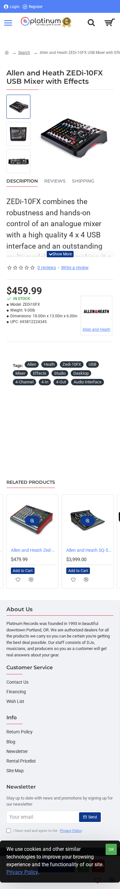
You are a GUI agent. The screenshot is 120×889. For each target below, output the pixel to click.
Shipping (83, 181)
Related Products (30, 482)
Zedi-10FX (71, 364)
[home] (7, 52)
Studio (60, 373)
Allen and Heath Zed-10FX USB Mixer (34, 550)
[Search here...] (91, 22)
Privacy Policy (22, 872)
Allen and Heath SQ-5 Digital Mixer (89, 550)
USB (92, 364)
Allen (31, 364)
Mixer (20, 373)
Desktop (81, 373)
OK (111, 849)
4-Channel (24, 382)
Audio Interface (87, 382)
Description (22, 181)
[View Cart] (109, 22)
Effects (39, 373)
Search (24, 52)
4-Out (61, 382)
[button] (60, 254)
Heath (49, 364)
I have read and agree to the (47, 831)
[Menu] (8, 22)
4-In (44, 382)
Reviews (55, 181)
